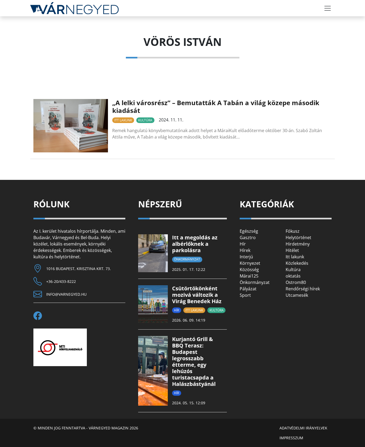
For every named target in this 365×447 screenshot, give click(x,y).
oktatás (293, 276)
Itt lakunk (123, 120)
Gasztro (248, 237)
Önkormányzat (187, 259)
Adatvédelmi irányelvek (303, 427)
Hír (176, 310)
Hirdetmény (298, 244)
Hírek (245, 250)
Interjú (246, 257)
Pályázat (248, 289)
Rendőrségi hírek (303, 289)
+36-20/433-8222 (61, 281)
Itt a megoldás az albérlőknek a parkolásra (195, 244)
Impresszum (291, 437)
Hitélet (292, 250)
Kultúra (145, 120)
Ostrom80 (296, 282)
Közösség (249, 269)
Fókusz (293, 231)
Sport (245, 295)
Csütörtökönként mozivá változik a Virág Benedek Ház (197, 295)
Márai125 (249, 276)
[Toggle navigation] (327, 8)
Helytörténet (298, 237)
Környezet (250, 263)
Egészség (249, 231)
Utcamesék (297, 295)
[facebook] (39, 315)
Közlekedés (297, 263)
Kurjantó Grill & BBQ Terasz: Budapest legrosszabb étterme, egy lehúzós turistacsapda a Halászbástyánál (194, 361)
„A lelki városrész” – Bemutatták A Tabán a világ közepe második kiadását (215, 106)
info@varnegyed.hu (66, 294)
